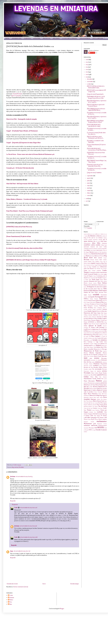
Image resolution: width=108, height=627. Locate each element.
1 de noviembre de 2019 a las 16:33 (24, 476)
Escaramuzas (104, 294)
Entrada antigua (74, 583)
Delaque (101, 279)
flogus (88, 304)
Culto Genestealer (91, 277)
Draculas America (93, 283)
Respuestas (15, 504)
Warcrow (96, 419)
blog (13, 467)
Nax (93, 369)
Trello (105, 412)
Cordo (16, 507)
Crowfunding (99, 276)
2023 (87, 67)
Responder (13, 501)
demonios (86, 281)
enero (88, 195)
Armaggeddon (104, 248)
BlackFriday (92, 256)
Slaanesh (99, 401)
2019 (87, 77)
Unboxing (104, 414)
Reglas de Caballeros (92, 390)
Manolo (86, 349)
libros (85, 342)
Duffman (104, 283)
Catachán (94, 266)
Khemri (101, 332)
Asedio (100, 250)
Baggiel (87, 252)
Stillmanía (90, 404)
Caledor (88, 263)
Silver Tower (86, 401)
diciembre (90, 79)
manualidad (90, 349)
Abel (97, 237)
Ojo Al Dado (94, 375)
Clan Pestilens (104, 268)
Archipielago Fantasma (88, 248)
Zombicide (104, 430)
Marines (86, 353)
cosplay (105, 274)
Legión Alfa (100, 338)
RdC (88, 386)
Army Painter (93, 250)
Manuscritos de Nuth (91, 351)
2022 (87, 69)
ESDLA (86, 298)
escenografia (91, 297)
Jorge (11, 551)
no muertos (98, 371)
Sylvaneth (86, 406)
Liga (97, 342)
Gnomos (90, 309)
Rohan (99, 393)
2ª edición (101, 234)
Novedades (21, 467)
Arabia (105, 247)
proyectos (104, 383)
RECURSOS (56, 38)
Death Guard (95, 279)
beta (84, 256)
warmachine (86, 428)
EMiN (100, 290)
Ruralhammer (86, 395)
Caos (105, 263)
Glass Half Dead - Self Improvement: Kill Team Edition (22, 183)
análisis (93, 245)
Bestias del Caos (102, 254)
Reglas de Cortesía (102, 390)
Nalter (101, 367)
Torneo (89, 410)
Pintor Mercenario (89, 381)
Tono (85, 410)
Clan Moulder (97, 268)
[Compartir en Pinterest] (31, 465)
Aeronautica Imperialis (97, 239)
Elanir (95, 288)
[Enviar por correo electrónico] (25, 465)
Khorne (105, 332)
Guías (98, 313)
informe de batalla (95, 326)
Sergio (98, 397)
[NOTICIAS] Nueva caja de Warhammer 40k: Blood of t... (95, 137)
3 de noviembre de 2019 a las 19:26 (28, 526)
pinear (105, 378)
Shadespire (93, 399)
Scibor (95, 397)
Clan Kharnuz (90, 268)
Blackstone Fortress (99, 256)
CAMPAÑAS (27, 38)
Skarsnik (91, 401)
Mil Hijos (89, 362)
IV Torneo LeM (94, 327)
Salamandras (86, 397)
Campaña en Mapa (99, 263)
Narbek (105, 367)
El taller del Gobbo (88, 288)
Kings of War (92, 334)
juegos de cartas (99, 329)
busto (101, 259)
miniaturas (98, 362)
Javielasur (12, 476)
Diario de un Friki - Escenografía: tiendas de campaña (21, 119)
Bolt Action (98, 257)
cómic (89, 270)
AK (96, 241)
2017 (87, 201)
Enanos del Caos (89, 292)
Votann (89, 419)
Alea (99, 241)
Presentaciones (91, 383)
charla (85, 268)
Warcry (100, 419)
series (101, 397)
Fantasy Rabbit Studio (97, 300)
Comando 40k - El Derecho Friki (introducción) (20, 168)
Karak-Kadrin (92, 332)
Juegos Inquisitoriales (99, 331)
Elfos (102, 288)
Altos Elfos (96, 243)
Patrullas (94, 378)
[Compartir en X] (28, 465)
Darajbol (100, 277)
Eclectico (96, 285)
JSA (91, 329)
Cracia (94, 276)
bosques (105, 257)
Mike (85, 362)
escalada (96, 294)
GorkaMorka (99, 309)
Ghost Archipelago (98, 307)
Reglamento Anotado (102, 388)
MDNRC (96, 358)
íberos (105, 322)
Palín (100, 377)
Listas (101, 342)
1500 (91, 234)
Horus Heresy (87, 320)
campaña (92, 263)
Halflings (86, 315)
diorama (105, 281)
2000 (93, 234)
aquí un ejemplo (16, 95)
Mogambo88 (104, 364)
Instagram (86, 327)
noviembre (90, 81)
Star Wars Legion (102, 403)
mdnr (90, 358)
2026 (87, 59)
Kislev (97, 334)
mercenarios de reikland (96, 360)
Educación (100, 285)
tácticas (96, 406)
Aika (94, 241)
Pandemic (105, 377)
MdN (85, 358)
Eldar (99, 288)
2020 (87, 74)
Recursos (95, 386)
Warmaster (91, 428)
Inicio (44, 583)
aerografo (90, 239)
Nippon (91, 371)
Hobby (95, 318)
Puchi (85, 385)
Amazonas (104, 243)
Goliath (94, 309)
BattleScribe (94, 254)
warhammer (102, 421)
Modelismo (96, 364)
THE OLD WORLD (84, 38)
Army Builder (87, 250)
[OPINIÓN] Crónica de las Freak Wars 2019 (19, 227)
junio (88, 183)
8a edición (104, 236)
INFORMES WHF (17, 38)
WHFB (100, 427)
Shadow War (100, 399)
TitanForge (100, 408)
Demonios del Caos (94, 281)
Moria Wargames (103, 365)
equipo (85, 294)
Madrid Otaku (104, 345)
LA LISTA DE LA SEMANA (69, 38)
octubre (89, 84)
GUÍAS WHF (36, 38)
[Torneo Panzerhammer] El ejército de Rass (18, 236)
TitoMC (105, 408)
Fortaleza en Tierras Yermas (96, 304)
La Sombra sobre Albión (92, 338)
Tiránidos (95, 408)
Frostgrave (90, 306)
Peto (102, 378)
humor (98, 320)
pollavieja (85, 383)
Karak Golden (86, 332)
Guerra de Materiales (102, 311)
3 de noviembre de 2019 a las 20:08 (28, 537)
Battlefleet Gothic (87, 254)
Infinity (85, 325)
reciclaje (90, 386)
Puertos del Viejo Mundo (93, 385)
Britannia (92, 259)
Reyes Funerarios (93, 393)
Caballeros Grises (99, 261)
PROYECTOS (46, 38)
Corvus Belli (100, 274)
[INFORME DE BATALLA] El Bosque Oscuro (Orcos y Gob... (96, 97)
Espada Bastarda (94, 298)
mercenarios (87, 360)
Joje (106, 327)
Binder (87, 256)
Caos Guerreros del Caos (89, 265)
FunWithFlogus (103, 306)
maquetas (105, 351)
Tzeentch (99, 414)
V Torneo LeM (88, 415)
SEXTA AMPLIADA (98, 38)
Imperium (98, 323)
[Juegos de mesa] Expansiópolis (95, 94)
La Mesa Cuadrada (94, 336)
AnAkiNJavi (87, 245)
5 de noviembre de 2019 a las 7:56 (21, 551)
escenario (85, 297)
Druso (99, 283)
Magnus (91, 347)
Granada (85, 311)
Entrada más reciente (12, 583)
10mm (85, 234)
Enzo (105, 292)
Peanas (99, 378)
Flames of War (100, 302)
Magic (88, 347)
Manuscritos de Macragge (100, 349)
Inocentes (105, 325)
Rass (85, 386)
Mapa (101, 351)
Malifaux (98, 347)
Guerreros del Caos (90, 313)
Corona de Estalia (92, 274)
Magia (85, 347)
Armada (99, 248)
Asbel (97, 250)
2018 (87, 198)
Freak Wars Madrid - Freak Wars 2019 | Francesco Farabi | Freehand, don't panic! (29, 211)
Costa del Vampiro (88, 276)
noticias (16, 467)
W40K (92, 419)
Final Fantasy (93, 302)
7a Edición (98, 236)
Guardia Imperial (91, 311)
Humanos (93, 320)
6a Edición (91, 236)
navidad (89, 369)
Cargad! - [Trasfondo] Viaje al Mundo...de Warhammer (22, 131)
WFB (95, 428)
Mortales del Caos (88, 367)
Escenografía (99, 297)
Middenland (104, 360)
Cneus (85, 270)
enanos (105, 290)
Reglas (85, 390)
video (88, 417)
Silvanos (105, 399)
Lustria (94, 345)
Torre (95, 412)
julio (88, 180)
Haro (99, 315)
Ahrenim (90, 241)
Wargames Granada (89, 421)
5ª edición (86, 236)
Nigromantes (86, 371)
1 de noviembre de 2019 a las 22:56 (28, 507)
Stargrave (86, 404)
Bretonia (86, 259)
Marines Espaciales (95, 353)
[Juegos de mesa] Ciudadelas (94, 172)
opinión (99, 375)
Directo (85, 283)
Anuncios (92, 247)
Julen (105, 331)
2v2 (104, 234)
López (95, 343)
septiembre (90, 175)
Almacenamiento (87, 243)
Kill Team (86, 334)
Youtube (98, 430)
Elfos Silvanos (93, 290)
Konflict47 (101, 334)
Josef (89, 329)
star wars (88, 403)
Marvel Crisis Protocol (88, 356)
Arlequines (95, 248)
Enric (96, 292)
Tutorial (95, 414)
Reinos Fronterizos (98, 392)
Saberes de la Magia (95, 395)
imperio (86, 323)
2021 (87, 72)
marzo (89, 190)
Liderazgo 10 (91, 342)
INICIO (7, 38)
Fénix (104, 300)
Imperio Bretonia (91, 323)
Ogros (89, 375)
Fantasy (90, 300)
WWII (90, 430)
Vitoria (85, 419)
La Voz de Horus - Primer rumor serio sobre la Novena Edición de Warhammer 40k (30, 154)
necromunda (98, 369)
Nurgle (100, 373)
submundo (94, 404)
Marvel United (97, 356)
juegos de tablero (91, 331)
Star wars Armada (94, 403)
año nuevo (99, 247)
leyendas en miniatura (100, 340)
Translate (89, 228)
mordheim (96, 365)
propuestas (97, 383)
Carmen (100, 265)
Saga (101, 395)
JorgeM (85, 329)
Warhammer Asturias (102, 423)
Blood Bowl (88, 258)
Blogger (62, 608)
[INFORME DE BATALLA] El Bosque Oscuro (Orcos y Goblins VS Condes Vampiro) (31, 260)
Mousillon (96, 367)
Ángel (105, 245)
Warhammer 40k (90, 423)
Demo (105, 279)
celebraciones (103, 266)
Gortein (104, 309)
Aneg (102, 245)
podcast (105, 381)
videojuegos (94, 417)
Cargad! (96, 265)
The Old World (102, 406)
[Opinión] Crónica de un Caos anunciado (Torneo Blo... (95, 165)
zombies (85, 431)
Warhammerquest (102, 425)
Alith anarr (103, 241)
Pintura (99, 381)
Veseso (98, 415)
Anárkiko (98, 245)
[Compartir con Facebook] (30, 465)
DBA (90, 279)
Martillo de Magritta (98, 354)
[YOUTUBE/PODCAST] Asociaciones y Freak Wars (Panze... (97, 149)
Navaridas (86, 369)
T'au (93, 406)
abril (88, 188)
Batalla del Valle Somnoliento (100, 252)
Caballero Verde (91, 261)
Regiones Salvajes (93, 388)
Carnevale (104, 265)
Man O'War (104, 347)
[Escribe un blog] (27, 465)
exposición (86, 300)
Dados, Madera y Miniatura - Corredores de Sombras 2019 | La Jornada (26, 199)
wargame (105, 419)
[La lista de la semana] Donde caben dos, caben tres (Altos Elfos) (24, 248)
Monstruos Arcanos (88, 365)
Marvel (105, 354)
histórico (91, 318)
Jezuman (11, 597)
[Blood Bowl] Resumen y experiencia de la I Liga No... (96, 101)
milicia (93, 362)
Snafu (102, 401)
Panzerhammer (88, 378)
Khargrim (97, 332)
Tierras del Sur (87, 408)
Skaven (95, 401)
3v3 (106, 234)
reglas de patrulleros (89, 392)
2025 (87, 62)
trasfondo (100, 412)
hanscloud (95, 315)
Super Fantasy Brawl (102, 404)
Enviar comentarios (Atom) (20, 586)
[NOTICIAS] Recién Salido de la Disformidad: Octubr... (95, 86)
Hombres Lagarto (102, 318)
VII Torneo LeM (102, 417)
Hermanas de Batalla (102, 316)
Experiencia (103, 299)
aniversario (86, 247)
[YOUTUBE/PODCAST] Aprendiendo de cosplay (93, 125)
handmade (90, 315)
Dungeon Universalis (89, 285)
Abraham (100, 237)
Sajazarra (104, 395)
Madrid (98, 345)
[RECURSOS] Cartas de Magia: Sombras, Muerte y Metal (95, 121)
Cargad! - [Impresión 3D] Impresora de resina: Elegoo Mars (23, 142)
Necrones (104, 369)
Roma (105, 393)
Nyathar (105, 373)
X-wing (93, 430)
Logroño (91, 343)
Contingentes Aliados (95, 272)
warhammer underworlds (90, 425)
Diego (102, 281)
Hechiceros (94, 316)
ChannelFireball (17, 94)
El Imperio (90, 287)
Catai (98, 266)
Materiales (104, 356)
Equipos (90, 294)
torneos (91, 412)
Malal (95, 347)
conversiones (103, 272)
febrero (89, 193)
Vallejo (95, 415)
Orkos (91, 377)
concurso (99, 270)
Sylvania (90, 406)
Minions (91, 364)
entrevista (101, 292)
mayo (88, 185)
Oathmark (86, 375)
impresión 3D (103, 323)
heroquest (86, 318)
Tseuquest (90, 414)
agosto (89, 178)
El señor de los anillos (101, 286)
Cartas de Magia (87, 266)
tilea (91, 408)
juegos (94, 329)
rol (102, 393)
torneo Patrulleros (96, 410)
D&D (96, 277)
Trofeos (86, 414)
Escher (105, 297)
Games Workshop (88, 307)
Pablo (96, 377)
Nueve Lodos (94, 373)
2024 (87, 64)
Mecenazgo (104, 358)
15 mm (88, 234)
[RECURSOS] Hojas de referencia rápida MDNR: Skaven (96, 109)
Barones (91, 252)
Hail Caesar (104, 313)
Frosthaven (96, 306)
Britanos (97, 259)
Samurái (91, 397)
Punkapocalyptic (103, 385)
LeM (91, 340)
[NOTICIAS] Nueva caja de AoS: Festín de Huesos (96, 105)
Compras (93, 270)
